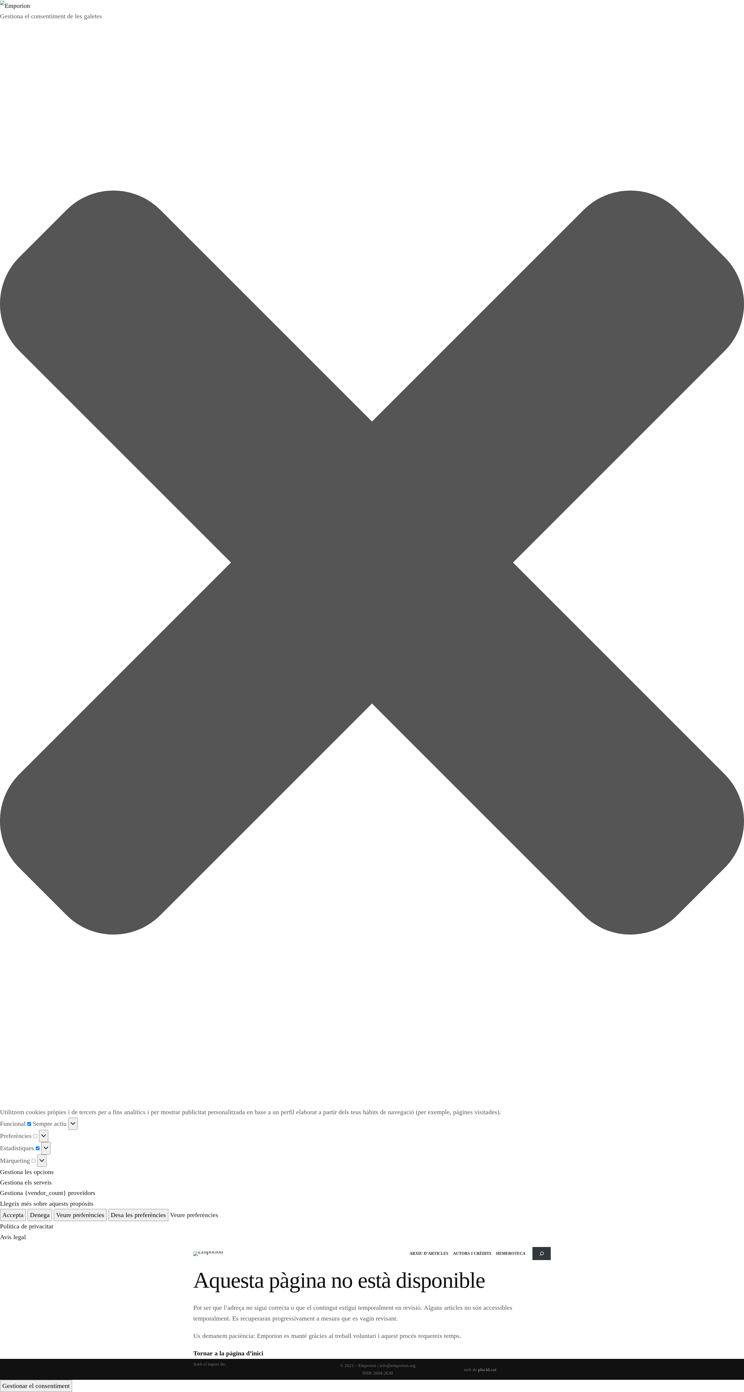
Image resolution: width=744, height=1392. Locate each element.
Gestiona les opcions (27, 1171)
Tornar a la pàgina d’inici (228, 1353)
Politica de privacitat (26, 1226)
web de (480, 1369)
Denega (40, 1215)
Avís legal (13, 1237)
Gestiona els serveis (26, 1182)
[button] (372, 564)
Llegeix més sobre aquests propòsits (47, 1203)
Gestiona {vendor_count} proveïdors (47, 1192)
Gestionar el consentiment (36, 1385)
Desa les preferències (138, 1215)
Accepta (13, 1215)
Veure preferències (80, 1215)
